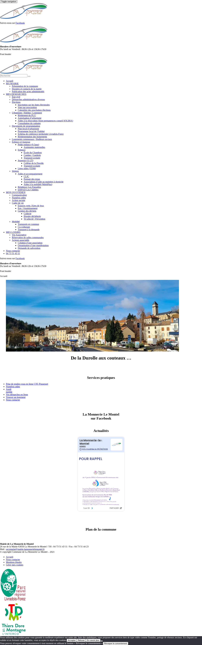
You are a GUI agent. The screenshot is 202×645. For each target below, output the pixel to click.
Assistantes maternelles (34, 147)
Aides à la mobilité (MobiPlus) (38, 184)
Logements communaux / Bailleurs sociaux (32, 139)
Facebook (20, 23)
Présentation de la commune (25, 86)
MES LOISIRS (13, 232)
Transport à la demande (28, 229)
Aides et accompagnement (30, 174)
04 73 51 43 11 (13, 253)
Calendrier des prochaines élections (34, 110)
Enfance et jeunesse (21, 142)
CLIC (26, 176)
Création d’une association (30, 243)
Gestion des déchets (27, 211)
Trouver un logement (15, 397)
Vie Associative (19, 235)
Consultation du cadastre (29, 123)
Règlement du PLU (27, 115)
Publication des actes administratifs (28, 91)
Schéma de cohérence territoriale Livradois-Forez (41, 134)
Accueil (9, 81)
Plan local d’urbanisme (28, 128)
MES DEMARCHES (16, 94)
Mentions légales (14, 562)
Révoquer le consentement (115, 643)
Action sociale (18, 200)
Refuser (81, 640)
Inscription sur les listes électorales (34, 105)
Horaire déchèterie (32, 216)
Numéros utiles (19, 197)
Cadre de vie (18, 203)
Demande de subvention (29, 248)
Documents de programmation (26, 126)
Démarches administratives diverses (28, 99)
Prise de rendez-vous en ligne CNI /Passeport (27, 384)
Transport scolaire (32, 158)
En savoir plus (93, 640)
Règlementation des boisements (32, 136)
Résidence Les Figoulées (29, 187)
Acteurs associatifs (20, 240)
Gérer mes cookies (14, 565)
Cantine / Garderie (32, 155)
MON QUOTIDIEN (15, 192)
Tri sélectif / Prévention (34, 219)
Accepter (72, 640)
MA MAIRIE (12, 83)
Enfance (21, 150)
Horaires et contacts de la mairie (27, 89)
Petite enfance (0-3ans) (28, 144)
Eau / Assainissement (27, 208)
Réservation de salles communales (28, 237)
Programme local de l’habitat (31, 131)
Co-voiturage (24, 227)
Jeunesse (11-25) (25, 160)
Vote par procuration (27, 107)
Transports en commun (28, 224)
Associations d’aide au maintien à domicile (43, 181)
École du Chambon (33, 152)
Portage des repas (32, 179)
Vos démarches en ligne (17, 394)
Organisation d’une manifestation (33, 245)
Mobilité (16, 221)
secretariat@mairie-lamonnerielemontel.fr (25, 549)
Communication (19, 195)
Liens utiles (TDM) (27, 168)
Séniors (15, 171)
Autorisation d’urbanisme (29, 118)
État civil (16, 97)
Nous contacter (13, 251)
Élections (16, 102)
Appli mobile (9, 390)
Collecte (27, 213)
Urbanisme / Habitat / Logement (27, 112)
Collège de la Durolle (34, 163)
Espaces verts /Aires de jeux (31, 205)
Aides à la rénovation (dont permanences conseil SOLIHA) (45, 120)
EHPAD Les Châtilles (28, 189)
